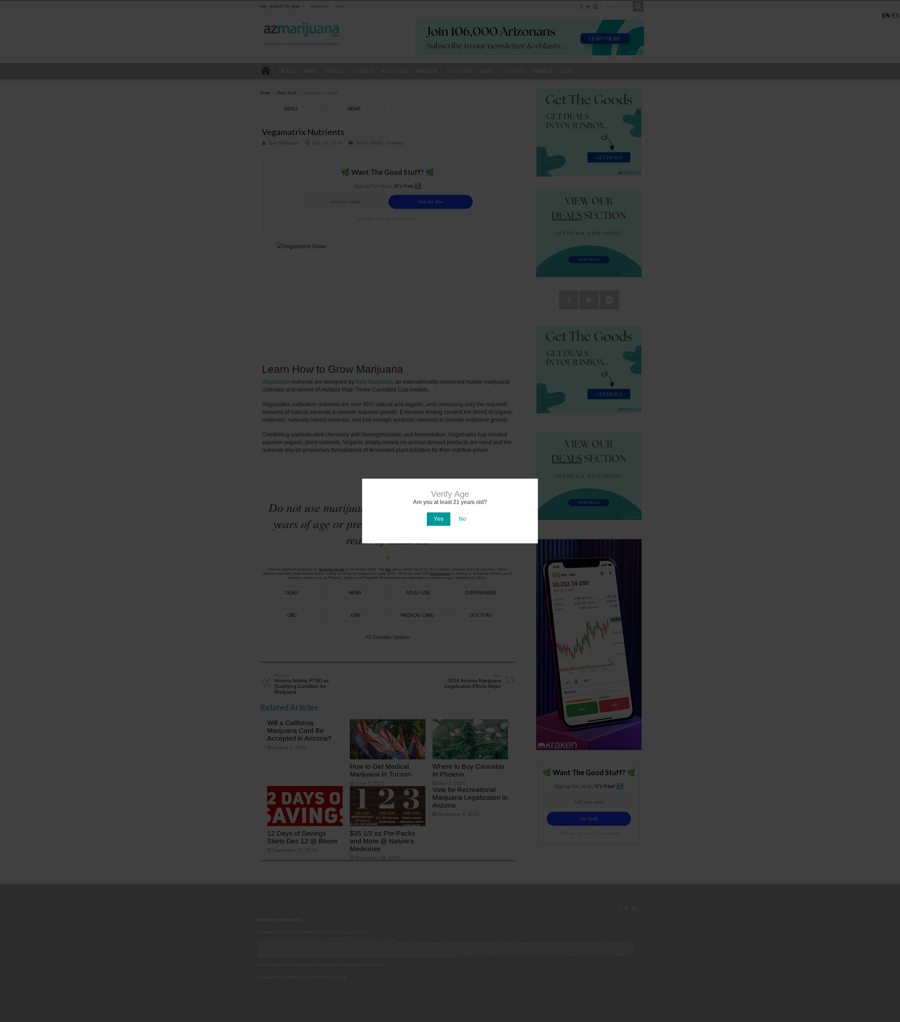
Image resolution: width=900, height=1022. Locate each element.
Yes (438, 519)
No (462, 519)
